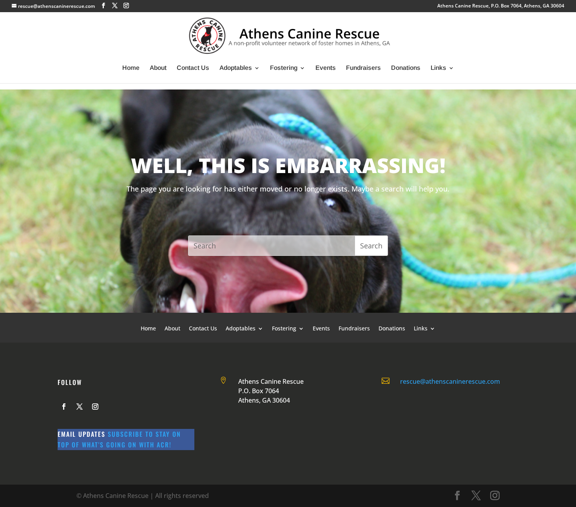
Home (130, 68)
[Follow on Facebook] (64, 406)
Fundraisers (363, 68)
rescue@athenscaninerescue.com (450, 381)
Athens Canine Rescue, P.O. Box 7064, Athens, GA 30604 (500, 6)
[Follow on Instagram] (95, 406)
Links (438, 68)
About (158, 68)
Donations (405, 68)
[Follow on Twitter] (79, 406)
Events (325, 68)
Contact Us (193, 68)
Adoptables (235, 68)
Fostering (283, 68)
